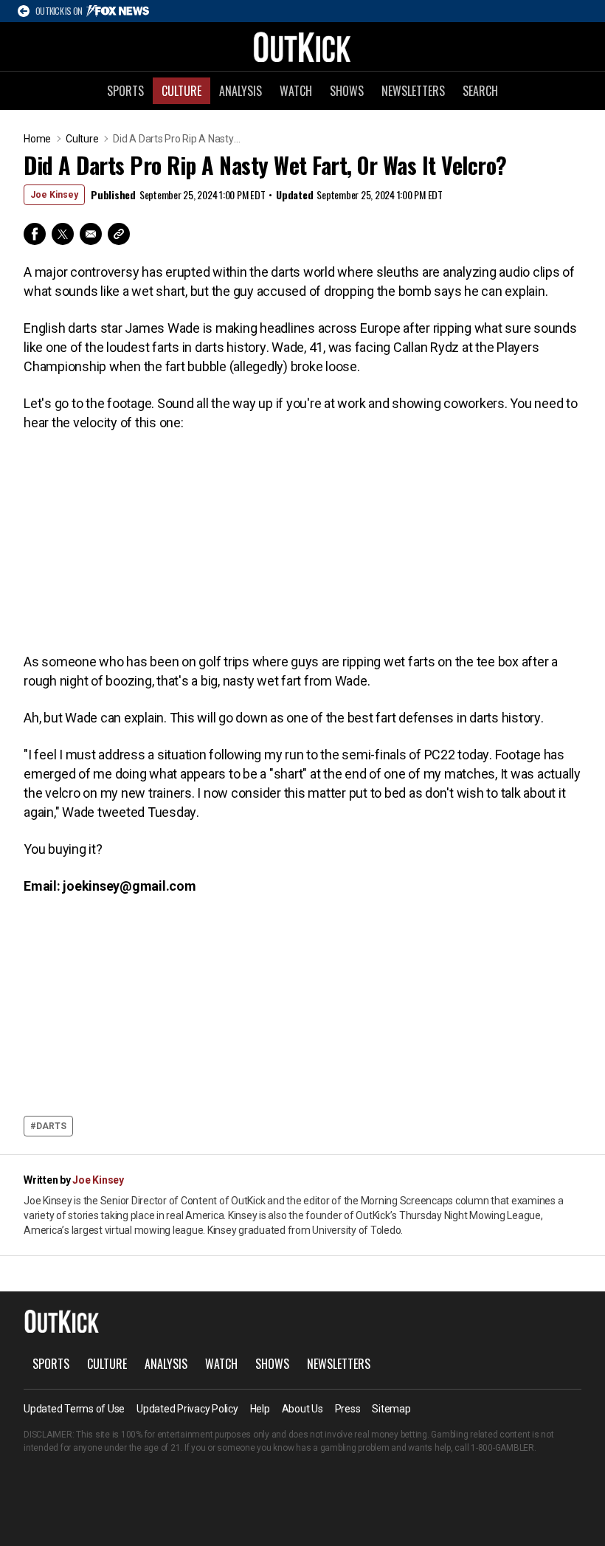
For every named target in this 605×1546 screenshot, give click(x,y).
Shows (347, 91)
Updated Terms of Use (74, 1409)
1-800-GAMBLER (502, 1448)
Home (37, 139)
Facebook (35, 234)
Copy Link (119, 234)
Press (348, 1409)
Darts (51, 1126)
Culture (181, 91)
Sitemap (391, 1409)
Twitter (63, 234)
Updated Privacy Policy (187, 1409)
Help (260, 1409)
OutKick (302, 46)
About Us (302, 1409)
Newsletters (413, 91)
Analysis (240, 91)
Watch (296, 91)
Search (480, 91)
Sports (125, 91)
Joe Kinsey (54, 195)
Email (91, 234)
